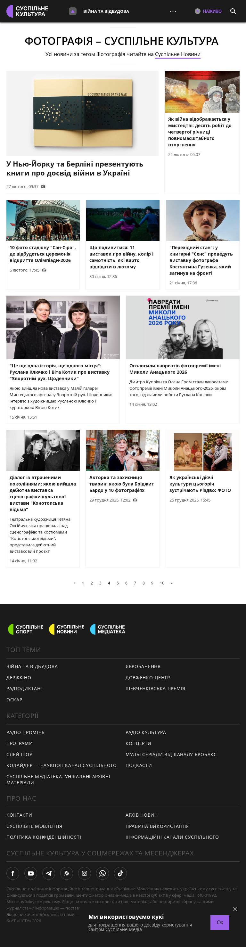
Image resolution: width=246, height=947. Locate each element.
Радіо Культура (146, 732)
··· (173, 11)
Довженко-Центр (148, 677)
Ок (220, 922)
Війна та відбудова (106, 11)
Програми (19, 743)
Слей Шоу (19, 754)
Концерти (139, 743)
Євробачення (143, 666)
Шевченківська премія (155, 688)
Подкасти (139, 765)
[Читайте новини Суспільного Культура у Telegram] (48, 873)
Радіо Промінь (25, 732)
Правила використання (157, 826)
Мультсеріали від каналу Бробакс (171, 754)
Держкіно (18, 677)
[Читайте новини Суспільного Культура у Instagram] (84, 873)
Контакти (19, 815)
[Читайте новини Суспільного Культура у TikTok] (120, 873)
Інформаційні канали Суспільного (172, 837)
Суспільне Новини (178, 54)
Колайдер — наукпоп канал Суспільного (61, 765)
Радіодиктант (24, 688)
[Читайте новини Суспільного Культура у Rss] (66, 873)
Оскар (14, 700)
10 (162, 583)
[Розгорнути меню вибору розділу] (73, 11)
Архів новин (142, 815)
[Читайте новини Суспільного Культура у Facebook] (12, 873)
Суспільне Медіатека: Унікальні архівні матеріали (58, 779)
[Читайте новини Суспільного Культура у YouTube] (30, 873)
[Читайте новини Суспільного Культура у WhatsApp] (102, 873)
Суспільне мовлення (34, 826)
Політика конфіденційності (43, 837)
